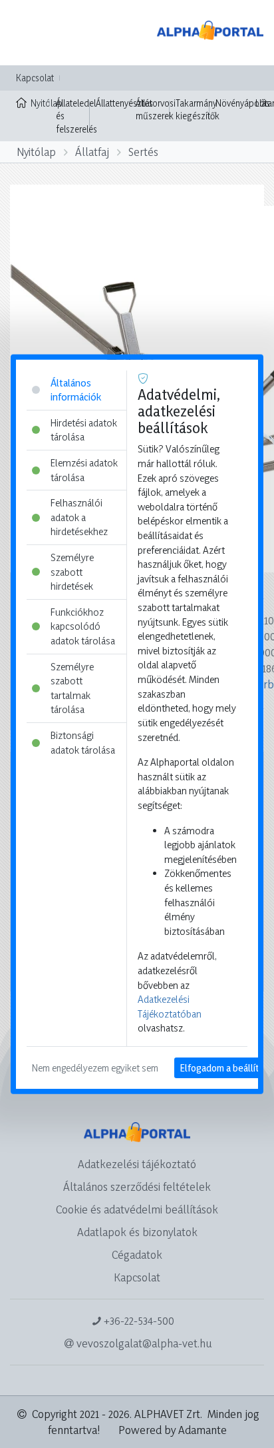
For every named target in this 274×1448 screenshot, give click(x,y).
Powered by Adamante (172, 1430)
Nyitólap (40, 103)
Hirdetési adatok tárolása (84, 429)
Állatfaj (92, 152)
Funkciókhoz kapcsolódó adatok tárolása (83, 626)
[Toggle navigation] (29, 32)
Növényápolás (242, 103)
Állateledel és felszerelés (76, 116)
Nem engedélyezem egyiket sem (95, 1068)
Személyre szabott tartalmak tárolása (72, 688)
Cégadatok (137, 1254)
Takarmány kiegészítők (197, 109)
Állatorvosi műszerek (156, 109)
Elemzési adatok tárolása (84, 470)
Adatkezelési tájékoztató (137, 1164)
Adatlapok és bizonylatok (137, 1232)
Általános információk (76, 389)
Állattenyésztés (124, 103)
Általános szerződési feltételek (137, 1186)
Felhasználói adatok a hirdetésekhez (79, 517)
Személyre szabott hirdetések (72, 571)
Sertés (143, 152)
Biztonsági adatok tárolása (83, 742)
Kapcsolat (35, 77)
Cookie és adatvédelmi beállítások (137, 1209)
